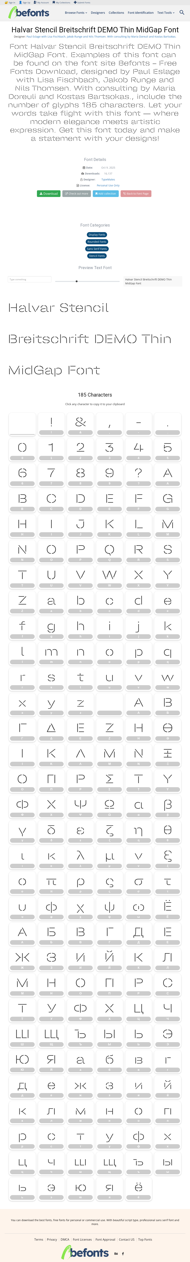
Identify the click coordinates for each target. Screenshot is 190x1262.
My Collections (63, 2)
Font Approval (105, 1239)
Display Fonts (97, 234)
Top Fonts (145, 1239)
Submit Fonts (83, 2)
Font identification (141, 13)
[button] (181, 13)
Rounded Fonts (97, 241)
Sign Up (24, 2)
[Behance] (116, 1254)
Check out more (78, 193)
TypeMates (108, 179)
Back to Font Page (138, 193)
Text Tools (164, 13)
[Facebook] (123, 1254)
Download (50, 194)
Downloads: (92, 173)
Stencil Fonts (97, 256)
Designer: (89, 179)
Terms (38, 1239)
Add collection (107, 193)
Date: (89, 167)
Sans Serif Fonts (97, 249)
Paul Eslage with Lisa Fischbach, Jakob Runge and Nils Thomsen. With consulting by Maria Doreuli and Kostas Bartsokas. (101, 36)
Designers (98, 13)
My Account (43, 2)
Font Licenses (82, 1239)
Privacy (52, 1239)
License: (85, 185)
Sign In (10, 2)
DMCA (65, 1239)
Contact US (127, 1239)
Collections (116, 13)
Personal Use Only (108, 185)
